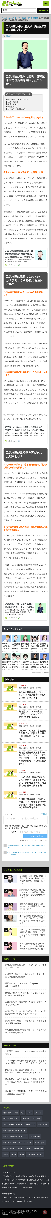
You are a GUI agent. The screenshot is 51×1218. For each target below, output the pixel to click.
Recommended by (37, 672)
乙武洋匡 (9, 36)
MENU (46, 3)
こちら (13, 1201)
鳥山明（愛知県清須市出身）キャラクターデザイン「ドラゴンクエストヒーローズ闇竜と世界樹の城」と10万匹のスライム (32, 758)
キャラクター (39, 1143)
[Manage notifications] (45, 1212)
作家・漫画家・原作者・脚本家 (28, 18)
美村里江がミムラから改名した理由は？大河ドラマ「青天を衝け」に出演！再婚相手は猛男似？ (25, 1081)
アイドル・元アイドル (35, 1154)
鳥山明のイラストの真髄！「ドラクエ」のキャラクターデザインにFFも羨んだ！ (32, 714)
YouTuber (25, 1119)
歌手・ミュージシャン (11, 1119)
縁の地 (13, 1154)
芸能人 (5, 1154)
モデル (29, 1113)
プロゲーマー (35, 1137)
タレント (38, 1113)
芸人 (22, 1113)
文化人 (28, 1149)
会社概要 (29, 1187)
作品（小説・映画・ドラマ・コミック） (17, 1143)
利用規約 (43, 814)
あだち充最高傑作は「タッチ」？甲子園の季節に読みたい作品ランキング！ (32, 695)
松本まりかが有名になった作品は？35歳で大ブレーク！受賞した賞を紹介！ (26, 853)
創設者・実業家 (8, 1149)
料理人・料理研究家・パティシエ (15, 1137)
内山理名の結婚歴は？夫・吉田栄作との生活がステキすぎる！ (26, 846)
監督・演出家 (43, 1125)
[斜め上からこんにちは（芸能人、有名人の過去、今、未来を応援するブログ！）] (12, 4)
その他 (21, 1154)
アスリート (36, 1119)
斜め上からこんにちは (9, 18)
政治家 (20, 1149)
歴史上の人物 (38, 1149)
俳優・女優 (7, 1113)
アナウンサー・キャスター (12, 1125)
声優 (16, 1113)
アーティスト (30, 1125)
